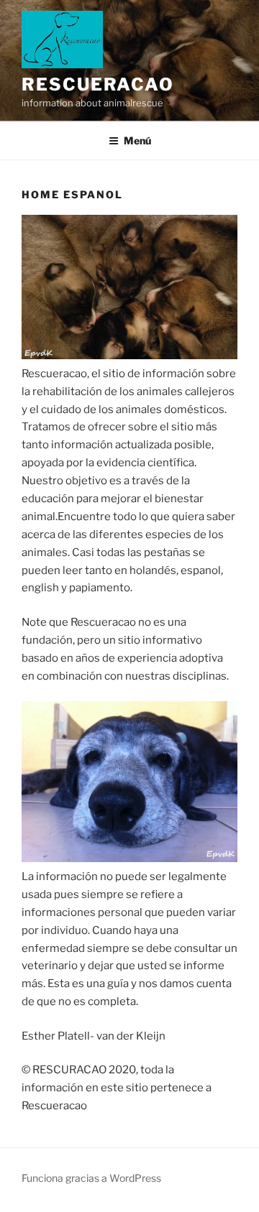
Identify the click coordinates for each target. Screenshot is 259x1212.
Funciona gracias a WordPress (91, 1178)
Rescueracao (98, 84)
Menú (137, 140)
